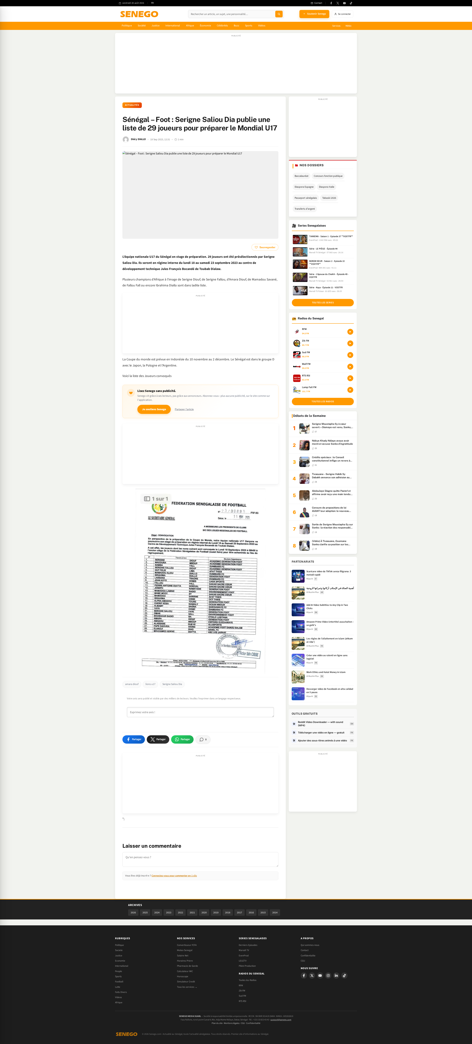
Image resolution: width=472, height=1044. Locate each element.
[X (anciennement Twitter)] (338, 3)
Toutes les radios (323, 401)
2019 (215, 912)
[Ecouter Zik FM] (350, 343)
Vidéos (261, 25)
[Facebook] (331, 3)
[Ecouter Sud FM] (350, 355)
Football (119, 981)
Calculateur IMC (185, 971)
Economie (120, 960)
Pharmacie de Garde (187, 966)
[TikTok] (351, 3)
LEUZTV (243, 960)
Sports (248, 25)
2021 (192, 912)
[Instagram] (328, 975)
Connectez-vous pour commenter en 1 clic (174, 875)
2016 (251, 912)
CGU (303, 960)
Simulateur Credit (186, 981)
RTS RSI (242, 1001)
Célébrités (222, 25)
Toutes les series (323, 302)
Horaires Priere (185, 960)
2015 (263, 912)
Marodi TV (244, 950)
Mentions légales (232, 1023)
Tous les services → (187, 987)
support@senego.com (280, 1019)
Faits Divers (121, 992)
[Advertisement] (236, 65)
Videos (118, 997)
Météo (348, 25)
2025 (145, 912)
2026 (133, 912)
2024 (156, 912)
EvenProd (244, 955)
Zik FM (242, 990)
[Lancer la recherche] (279, 14)
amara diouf (131, 684)
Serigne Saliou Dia (172, 684)
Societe (119, 950)
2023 (168, 912)
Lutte (117, 987)
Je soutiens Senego (154, 409)
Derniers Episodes (248, 945)
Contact (304, 950)
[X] (312, 975)
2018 (227, 912)
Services (336, 25)
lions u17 (150, 684)
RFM (241, 985)
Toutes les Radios (247, 980)
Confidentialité (253, 1023)
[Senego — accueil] (140, 14)
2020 (204, 912)
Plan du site (217, 1023)
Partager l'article (184, 409)
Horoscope (182, 976)
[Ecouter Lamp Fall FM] (350, 390)
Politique (127, 25)
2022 (180, 912)
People (118, 971)
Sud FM (242, 996)
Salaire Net (182, 955)
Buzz (236, 25)
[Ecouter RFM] (350, 332)
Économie (205, 25)
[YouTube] (344, 3)
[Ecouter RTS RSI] (350, 378)
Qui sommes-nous (310, 945)
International (172, 25)
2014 (274, 912)
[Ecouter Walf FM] (350, 367)
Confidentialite (308, 955)
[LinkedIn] (336, 975)
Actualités (132, 105)
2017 (239, 912)
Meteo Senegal (184, 950)
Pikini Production (247, 966)
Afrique (190, 25)
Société (142, 25)
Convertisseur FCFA (187, 945)
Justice (155, 25)
